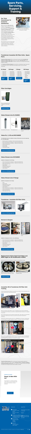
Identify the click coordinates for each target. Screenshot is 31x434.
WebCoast (22, 429)
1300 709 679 (15, 409)
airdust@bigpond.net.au (16, 417)
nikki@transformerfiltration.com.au (18, 416)
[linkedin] (29, 429)
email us (9, 34)
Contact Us (19, 65)
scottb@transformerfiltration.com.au (18, 415)
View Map (14, 421)
